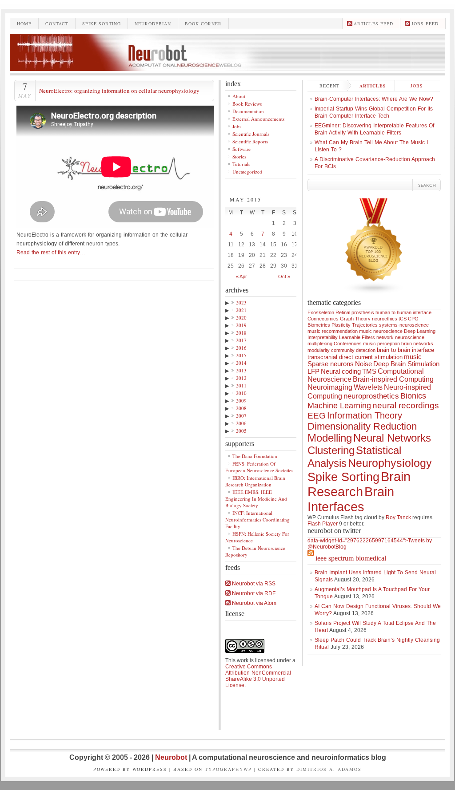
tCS (403, 318)
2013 (241, 370)
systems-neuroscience (404, 325)
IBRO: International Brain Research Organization (255, 481)
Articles (372, 86)
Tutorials (241, 164)
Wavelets (368, 387)
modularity (318, 350)
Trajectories (365, 325)
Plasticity (341, 325)
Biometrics (318, 325)
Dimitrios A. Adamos (329, 769)
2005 (241, 430)
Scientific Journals (250, 133)
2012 (241, 378)
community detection (353, 350)
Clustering (331, 450)
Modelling (329, 438)
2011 (241, 385)
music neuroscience (381, 331)
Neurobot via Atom (253, 603)
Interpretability (322, 337)
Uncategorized (247, 171)
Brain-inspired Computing (393, 379)
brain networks (417, 343)
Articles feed (373, 23)
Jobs (236, 126)
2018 (241, 332)
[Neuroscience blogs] (374, 297)
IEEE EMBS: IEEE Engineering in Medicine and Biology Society (256, 499)
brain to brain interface (405, 350)
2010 (241, 393)
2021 (241, 310)
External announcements (258, 118)
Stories (239, 156)
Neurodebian (153, 23)
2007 (241, 415)
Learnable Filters (357, 337)
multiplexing (319, 343)
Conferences (348, 343)
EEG (316, 415)
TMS (369, 371)
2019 (241, 325)
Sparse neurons (330, 363)
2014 (241, 362)
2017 (241, 340)
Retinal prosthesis (354, 312)
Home (24, 23)
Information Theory (364, 415)
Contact (56, 23)
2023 (241, 302)
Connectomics (323, 318)
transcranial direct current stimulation (355, 357)
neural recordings (405, 405)
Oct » (284, 276)
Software (241, 149)
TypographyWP (228, 769)
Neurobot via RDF (253, 593)
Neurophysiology (390, 463)
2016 (241, 347)
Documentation (248, 111)
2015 (241, 355)
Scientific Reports (250, 141)
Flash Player (322, 524)
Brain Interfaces (350, 499)
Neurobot (172, 757)
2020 (241, 317)
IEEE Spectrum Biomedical (350, 558)
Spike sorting (101, 23)
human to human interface (403, 312)
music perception (381, 343)
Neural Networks (392, 438)
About (238, 96)
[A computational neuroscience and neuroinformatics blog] (227, 68)
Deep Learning (419, 331)
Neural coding (341, 371)
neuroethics (384, 318)
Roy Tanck (398, 517)
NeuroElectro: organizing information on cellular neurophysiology (119, 91)
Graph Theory (355, 318)
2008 (241, 408)
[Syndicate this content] (310, 558)
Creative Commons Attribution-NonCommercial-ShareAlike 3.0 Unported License (259, 676)
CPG (413, 318)
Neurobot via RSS (253, 584)
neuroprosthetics (371, 396)
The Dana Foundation (254, 456)
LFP (313, 371)
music (413, 356)
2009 (241, 400)
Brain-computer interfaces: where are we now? (374, 99)
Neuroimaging (329, 387)
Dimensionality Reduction (362, 426)
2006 (241, 423)
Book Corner (203, 23)
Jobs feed (425, 23)
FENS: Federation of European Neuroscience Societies (259, 467)
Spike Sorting (343, 477)
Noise (363, 363)
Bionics (413, 395)
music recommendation (332, 331)
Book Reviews (247, 103)
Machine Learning (339, 405)
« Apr (241, 276)
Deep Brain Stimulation (406, 363)
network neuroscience (400, 337)
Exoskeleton (320, 312)
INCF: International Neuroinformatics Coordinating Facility (257, 519)
